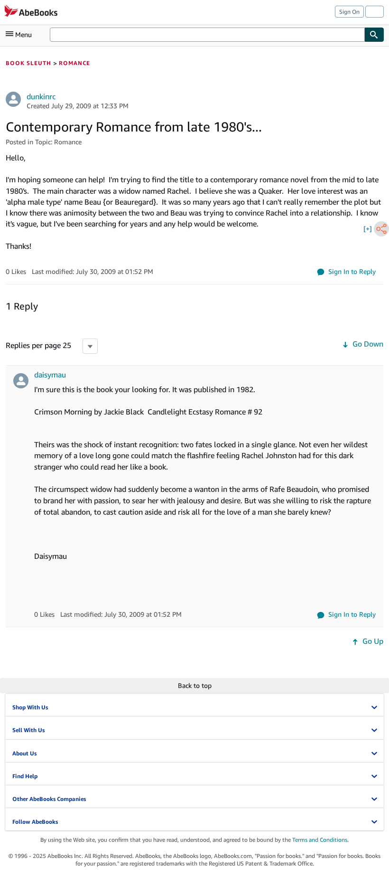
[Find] (374, 35)
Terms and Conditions (319, 839)
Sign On (349, 11)
